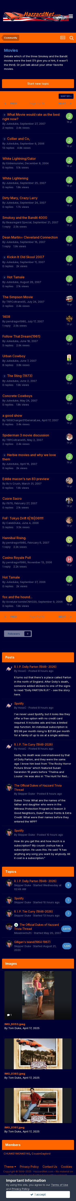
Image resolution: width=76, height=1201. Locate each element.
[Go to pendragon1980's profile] (69, 318)
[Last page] (71, 103)
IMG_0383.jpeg (14, 1073)
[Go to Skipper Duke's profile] (9, 787)
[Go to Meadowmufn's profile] (9, 926)
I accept (39, 1194)
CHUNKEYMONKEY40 (17, 1153)
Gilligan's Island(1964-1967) (32, 942)
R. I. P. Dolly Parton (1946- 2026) (35, 666)
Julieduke (12, 123)
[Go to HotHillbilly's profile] (69, 559)
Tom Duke (14, 1028)
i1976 (9, 503)
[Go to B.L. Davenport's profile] (69, 357)
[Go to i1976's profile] (69, 500)
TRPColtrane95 (16, 301)
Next (62, 103)
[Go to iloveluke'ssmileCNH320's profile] (69, 598)
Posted (41, 670)
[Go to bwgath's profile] (69, 520)
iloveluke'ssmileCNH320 (21, 601)
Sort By (65, 96)
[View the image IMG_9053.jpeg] (38, 995)
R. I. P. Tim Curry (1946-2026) (33, 744)
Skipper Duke (26, 793)
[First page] (5, 103)
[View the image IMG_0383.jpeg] (38, 1053)
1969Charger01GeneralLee (23, 420)
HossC (22, 670)
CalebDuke (13, 522)
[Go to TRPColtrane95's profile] (69, 298)
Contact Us (50, 1166)
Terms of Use (59, 1184)
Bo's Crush (13, 483)
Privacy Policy (29, 1166)
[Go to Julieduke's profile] (69, 116)
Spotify (19, 703)
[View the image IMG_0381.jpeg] (38, 1105)
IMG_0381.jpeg (14, 1127)
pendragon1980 (16, 321)
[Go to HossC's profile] (9, 668)
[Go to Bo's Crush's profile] (69, 480)
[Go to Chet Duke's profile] (69, 539)
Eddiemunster (14, 163)
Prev (13, 103)
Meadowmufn (23, 932)
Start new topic (38, 83)
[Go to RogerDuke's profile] (69, 437)
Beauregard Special (18, 222)
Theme (9, 1166)
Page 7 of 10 (38, 103)
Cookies (66, 1166)
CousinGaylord (41, 1153)
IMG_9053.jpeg (14, 1024)
